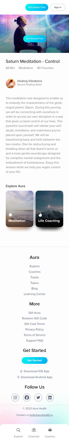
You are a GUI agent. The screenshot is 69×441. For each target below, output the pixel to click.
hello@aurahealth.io (41, 415)
